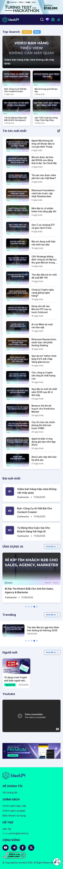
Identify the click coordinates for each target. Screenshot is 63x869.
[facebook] (23, 848)
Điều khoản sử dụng (14, 815)
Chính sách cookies (13, 810)
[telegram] (14, 848)
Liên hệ (6, 828)
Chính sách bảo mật (14, 805)
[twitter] (31, 848)
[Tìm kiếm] (42, 20)
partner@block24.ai (15, 833)
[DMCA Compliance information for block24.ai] (14, 855)
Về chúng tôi (9, 792)
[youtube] (5, 848)
